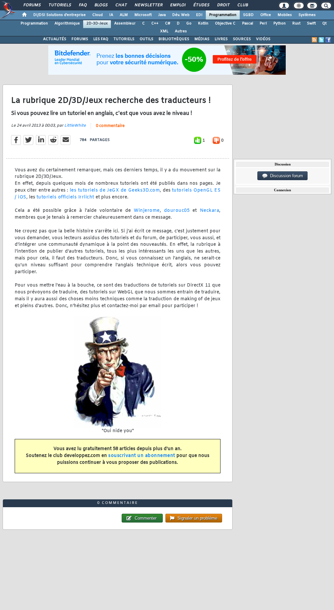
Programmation (222, 15)
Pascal (247, 23)
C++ (155, 23)
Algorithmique (67, 23)
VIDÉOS (263, 39)
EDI (199, 15)
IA (111, 15)
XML (164, 31)
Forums (32, 5)
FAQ (82, 5)
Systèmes (307, 15)
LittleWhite (75, 125)
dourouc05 (177, 211)
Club (242, 5)
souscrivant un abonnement (141, 456)
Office (265, 15)
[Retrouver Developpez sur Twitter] (321, 39)
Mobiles (285, 15)
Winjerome (147, 211)
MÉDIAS (201, 39)
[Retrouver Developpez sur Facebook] (328, 39)
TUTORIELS (124, 39)
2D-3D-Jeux (97, 23)
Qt (324, 23)
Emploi (177, 5)
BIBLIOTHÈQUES (174, 39)
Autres (181, 31)
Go (188, 23)
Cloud (97, 15)
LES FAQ (100, 39)
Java (162, 15)
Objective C (225, 23)
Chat (120, 5)
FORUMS (79, 39)
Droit (223, 5)
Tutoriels (59, 5)
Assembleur (125, 23)
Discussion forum (285, 175)
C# (167, 23)
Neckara (210, 211)
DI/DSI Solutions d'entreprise (59, 15)
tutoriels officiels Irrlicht (65, 197)
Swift (311, 23)
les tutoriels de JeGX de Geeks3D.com (115, 190)
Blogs (101, 5)
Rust (296, 23)
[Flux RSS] (314, 39)
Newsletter (148, 5)
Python (279, 23)
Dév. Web (181, 15)
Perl (263, 23)
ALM (124, 15)
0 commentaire (110, 126)
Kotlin (203, 23)
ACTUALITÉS (54, 39)
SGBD (248, 15)
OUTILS (146, 39)
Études (201, 5)
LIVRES (221, 39)
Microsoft (143, 15)
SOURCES (242, 39)
